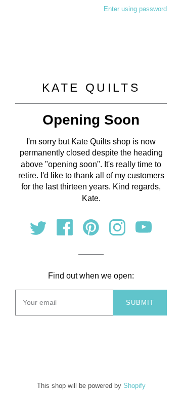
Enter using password (135, 9)
